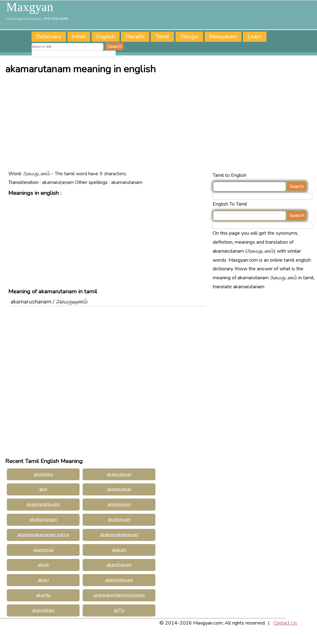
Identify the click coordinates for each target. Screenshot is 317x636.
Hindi (78, 36)
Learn (255, 36)
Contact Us (285, 623)
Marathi (135, 36)
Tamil (162, 36)
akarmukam (43, 610)
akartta (43, 595)
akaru (43, 580)
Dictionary (48, 36)
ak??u (119, 610)
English (105, 36)
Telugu (189, 36)
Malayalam (223, 36)
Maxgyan (29, 7)
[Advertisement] (160, 124)
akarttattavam (119, 580)
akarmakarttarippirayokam (119, 595)
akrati (43, 565)
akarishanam (119, 565)
